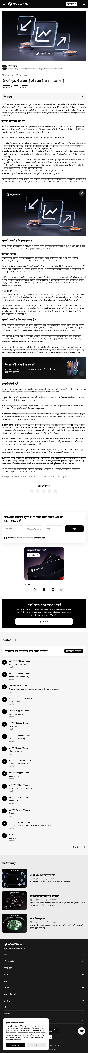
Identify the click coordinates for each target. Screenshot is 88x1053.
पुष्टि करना (15, 1045)
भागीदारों (36, 1045)
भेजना (74, 529)
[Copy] (61, 589)
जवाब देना (11, 667)
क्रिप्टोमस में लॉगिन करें (73, 651)
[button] (44, 96)
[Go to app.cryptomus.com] (18, 4)
